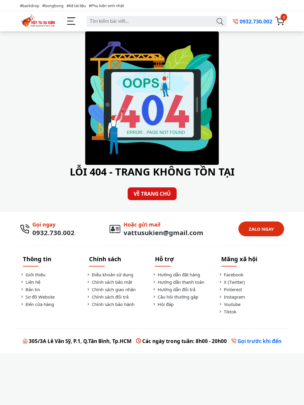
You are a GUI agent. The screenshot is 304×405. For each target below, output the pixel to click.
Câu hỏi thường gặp (177, 297)
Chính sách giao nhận (113, 289)
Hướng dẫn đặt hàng (178, 275)
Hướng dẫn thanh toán (180, 282)
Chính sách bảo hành (112, 304)
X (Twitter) (234, 282)
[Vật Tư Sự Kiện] (38, 21)
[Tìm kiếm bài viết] (220, 21)
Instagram (234, 297)
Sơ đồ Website (39, 297)
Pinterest (232, 289)
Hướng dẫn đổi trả (175, 289)
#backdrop (29, 5)
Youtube (231, 304)
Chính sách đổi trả (110, 297)
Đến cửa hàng (39, 304)
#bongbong (53, 5)
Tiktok (229, 312)
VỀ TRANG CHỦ (152, 193)
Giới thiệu (34, 275)
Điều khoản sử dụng (112, 275)
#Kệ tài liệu (76, 5)
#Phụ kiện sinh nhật (106, 5)
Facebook (233, 275)
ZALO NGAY (261, 229)
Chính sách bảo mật (111, 282)
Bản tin (32, 289)
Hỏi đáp (165, 304)
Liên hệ (32, 282)
